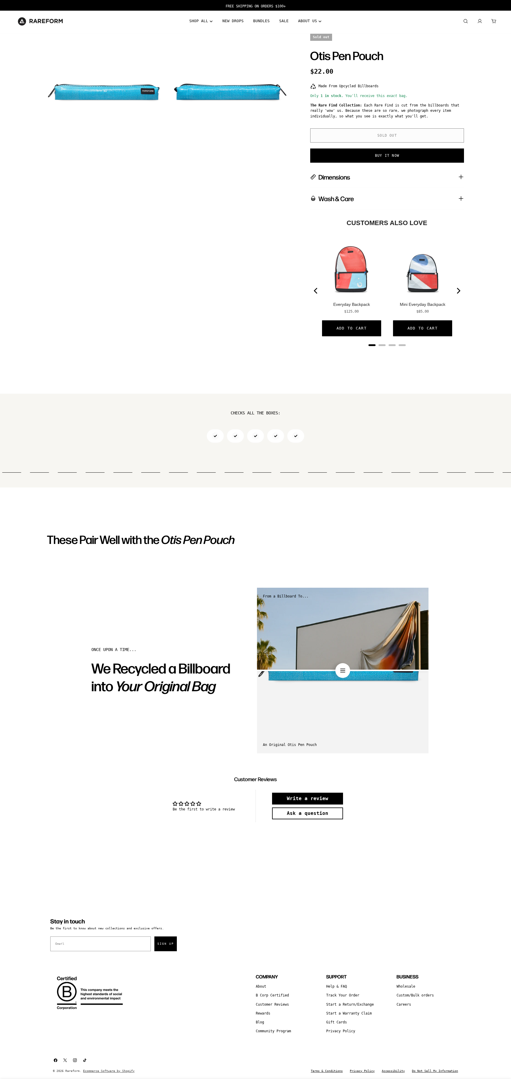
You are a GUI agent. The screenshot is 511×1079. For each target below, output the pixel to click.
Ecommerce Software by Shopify (109, 1070)
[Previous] (316, 291)
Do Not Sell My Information (435, 1070)
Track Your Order (342, 995)
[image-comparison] (342, 670)
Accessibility (393, 1070)
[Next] (458, 291)
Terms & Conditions (327, 1070)
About (261, 986)
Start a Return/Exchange (350, 1004)
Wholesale (406, 986)
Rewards (263, 1013)
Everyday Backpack (351, 304)
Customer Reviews (272, 1004)
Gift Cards (336, 1022)
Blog (260, 1022)
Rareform (72, 1070)
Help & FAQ (336, 986)
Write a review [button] (307, 798)
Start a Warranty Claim (349, 1013)
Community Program (273, 1031)
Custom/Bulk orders (415, 995)
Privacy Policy (340, 1031)
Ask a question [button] (307, 813)
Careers (404, 1004)
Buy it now (387, 156)
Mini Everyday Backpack (422, 304)
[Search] (465, 21)
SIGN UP (165, 943)
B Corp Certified (272, 995)
